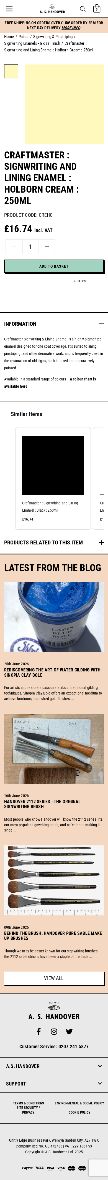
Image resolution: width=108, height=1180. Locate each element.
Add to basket (54, 266)
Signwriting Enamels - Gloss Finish (32, 43)
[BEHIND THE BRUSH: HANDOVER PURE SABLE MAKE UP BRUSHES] (54, 945)
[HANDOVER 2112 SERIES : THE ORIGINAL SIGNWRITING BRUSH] (54, 813)
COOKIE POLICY (80, 1112)
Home (9, 36)
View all (54, 978)
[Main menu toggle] (9, 9)
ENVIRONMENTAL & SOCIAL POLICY (79, 1103)
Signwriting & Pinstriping (53, 36)
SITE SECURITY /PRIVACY (28, 1110)
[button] (83, 9)
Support (16, 1084)
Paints (24, 36)
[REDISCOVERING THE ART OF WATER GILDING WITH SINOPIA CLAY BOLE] (54, 681)
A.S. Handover (23, 1066)
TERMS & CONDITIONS (28, 1103)
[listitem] (53, 478)
